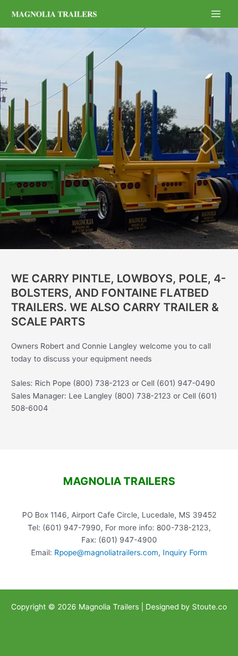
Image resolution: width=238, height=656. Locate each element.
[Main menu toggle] (216, 14)
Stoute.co (209, 606)
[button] (27, 138)
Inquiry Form (185, 552)
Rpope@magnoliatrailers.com (106, 552)
